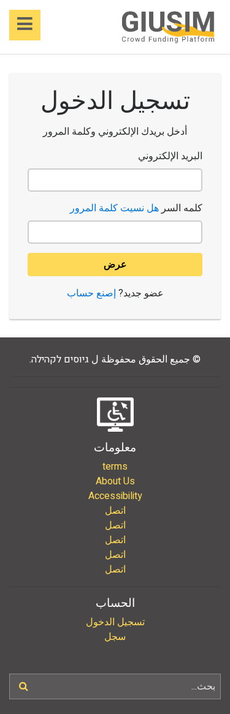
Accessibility (115, 496)
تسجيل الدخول (115, 622)
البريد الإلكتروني (170, 156)
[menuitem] (115, 466)
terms (115, 466)
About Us (115, 481)
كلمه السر (136, 208)
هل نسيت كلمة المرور (114, 208)
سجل (115, 636)
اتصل (115, 510)
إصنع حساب (91, 293)
